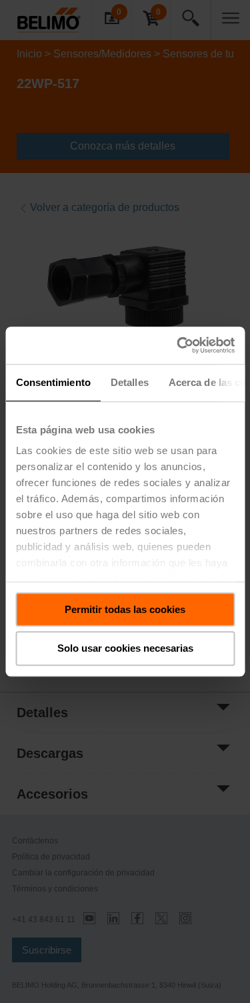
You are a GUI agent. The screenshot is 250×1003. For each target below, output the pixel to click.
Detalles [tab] (129, 382)
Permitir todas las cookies (125, 609)
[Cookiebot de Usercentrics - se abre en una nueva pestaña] (178, 345)
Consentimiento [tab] (52, 382)
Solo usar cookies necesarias (125, 648)
